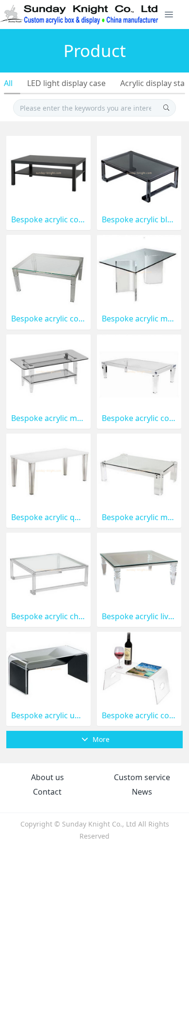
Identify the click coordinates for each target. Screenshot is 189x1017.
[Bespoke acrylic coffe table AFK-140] (48, 271)
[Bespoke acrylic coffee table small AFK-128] (139, 667)
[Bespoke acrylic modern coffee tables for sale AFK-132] (139, 469)
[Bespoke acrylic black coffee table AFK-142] (139, 171)
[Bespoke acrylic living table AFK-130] (139, 568)
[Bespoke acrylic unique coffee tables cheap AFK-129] (48, 667)
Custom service (142, 777)
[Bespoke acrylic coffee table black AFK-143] (48, 171)
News (142, 791)
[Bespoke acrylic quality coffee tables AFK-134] (48, 469)
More (100, 739)
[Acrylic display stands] (79, 14)
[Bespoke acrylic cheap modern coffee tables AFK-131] (48, 568)
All (8, 83)
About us (47, 777)
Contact (47, 791)
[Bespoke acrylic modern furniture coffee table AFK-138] (139, 271)
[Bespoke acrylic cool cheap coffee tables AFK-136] (139, 370)
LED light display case (66, 83)
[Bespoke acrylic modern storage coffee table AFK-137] (48, 370)
